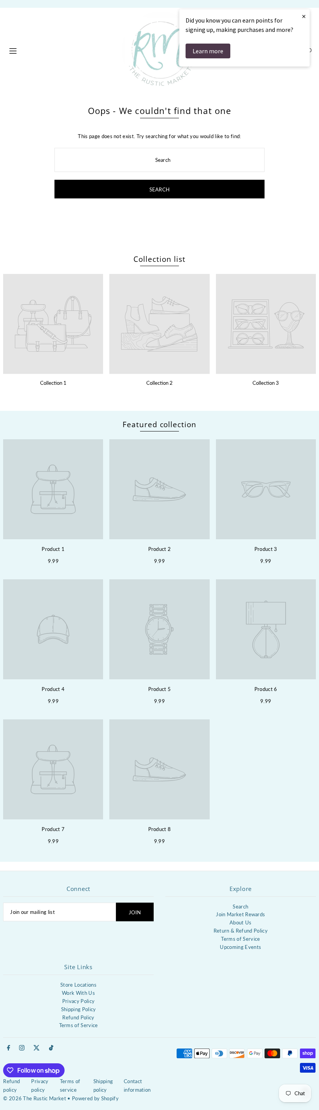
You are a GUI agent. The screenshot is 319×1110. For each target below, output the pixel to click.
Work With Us (78, 993)
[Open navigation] (61, 49)
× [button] (304, 16)
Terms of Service (240, 939)
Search (240, 906)
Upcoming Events (240, 947)
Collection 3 (265, 383)
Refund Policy (78, 1017)
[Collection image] (53, 324)
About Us (241, 922)
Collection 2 (159, 383)
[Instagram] (22, 1048)
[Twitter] (36, 1048)
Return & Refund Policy (241, 931)
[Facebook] (8, 1048)
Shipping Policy (78, 1009)
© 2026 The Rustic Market (34, 1098)
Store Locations (78, 985)
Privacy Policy (78, 1001)
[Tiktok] (51, 1048)
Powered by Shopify (95, 1098)
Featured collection (159, 424)
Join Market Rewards (240, 914)
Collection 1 (53, 383)
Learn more (208, 51)
